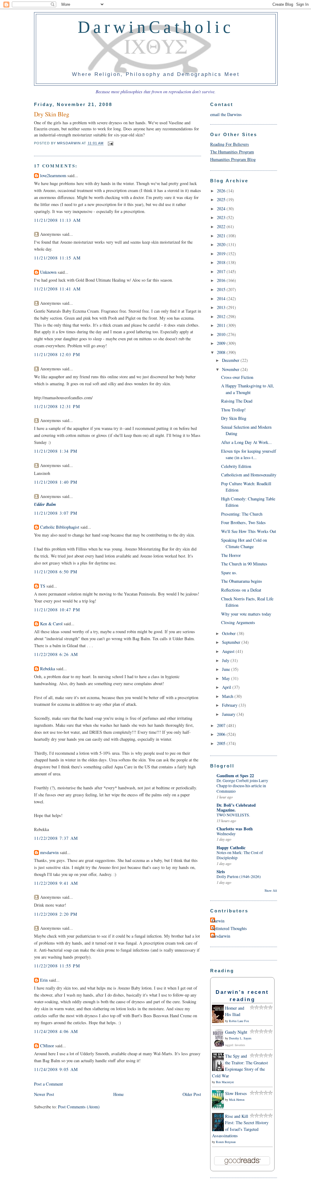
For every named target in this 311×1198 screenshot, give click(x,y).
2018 (222, 262)
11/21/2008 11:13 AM (57, 220)
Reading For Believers (229, 144)
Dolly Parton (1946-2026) (239, 876)
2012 (222, 316)
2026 (222, 191)
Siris (221, 871)
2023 (222, 217)
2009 (222, 343)
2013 (222, 307)
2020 (222, 244)
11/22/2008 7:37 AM (56, 838)
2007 (222, 725)
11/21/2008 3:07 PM (56, 513)
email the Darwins (226, 114)
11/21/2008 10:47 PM (57, 610)
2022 (222, 226)
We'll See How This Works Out (248, 531)
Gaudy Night (236, 1032)
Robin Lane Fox (239, 1021)
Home (118, 1094)
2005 (222, 743)
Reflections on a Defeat (241, 590)
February (230, 705)
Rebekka (47, 668)
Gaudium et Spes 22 (235, 775)
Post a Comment (48, 1084)
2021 (222, 236)
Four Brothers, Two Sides (243, 522)
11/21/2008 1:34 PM (56, 451)
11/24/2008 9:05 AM (56, 1069)
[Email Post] (110, 143)
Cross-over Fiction (237, 377)
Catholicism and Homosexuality (248, 475)
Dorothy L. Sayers (240, 1038)
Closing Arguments (238, 622)
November (231, 369)
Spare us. (229, 572)
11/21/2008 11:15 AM (57, 258)
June (226, 669)
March (228, 696)
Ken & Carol (51, 623)
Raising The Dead (236, 401)
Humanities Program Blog (233, 159)
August (229, 651)
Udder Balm (45, 504)
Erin (44, 980)
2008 (222, 352)
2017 (222, 271)
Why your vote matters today (246, 614)
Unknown (48, 272)
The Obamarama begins (241, 581)
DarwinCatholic (156, 27)
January (229, 714)
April (227, 687)
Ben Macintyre (225, 1082)
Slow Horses (236, 1093)
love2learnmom (53, 175)
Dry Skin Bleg (233, 418)
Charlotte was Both (235, 829)
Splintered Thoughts (229, 928)
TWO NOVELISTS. (233, 815)
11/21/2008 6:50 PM (56, 572)
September (231, 642)
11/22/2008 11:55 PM (57, 966)
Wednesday (226, 833)
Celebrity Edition (236, 466)
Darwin (218, 921)
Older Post (192, 1094)
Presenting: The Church (241, 514)
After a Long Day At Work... (246, 442)
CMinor (47, 1046)
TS (42, 586)
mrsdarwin (49, 852)
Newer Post (44, 1094)
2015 (222, 289)
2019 (222, 253)
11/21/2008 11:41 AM (57, 289)
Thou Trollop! (233, 410)
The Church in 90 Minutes (244, 564)
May (226, 678)
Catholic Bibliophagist (59, 527)
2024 (222, 208)
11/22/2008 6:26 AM (56, 654)
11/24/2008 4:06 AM (56, 1031)
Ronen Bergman (226, 1142)
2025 (222, 199)
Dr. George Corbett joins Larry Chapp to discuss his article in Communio (242, 786)
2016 (222, 280)
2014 (222, 298)
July (226, 660)
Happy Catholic (231, 847)
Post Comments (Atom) (79, 1107)
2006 (222, 734)
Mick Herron (236, 1099)
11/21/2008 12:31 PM (57, 406)
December (231, 360)
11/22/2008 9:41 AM (56, 883)
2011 (222, 325)
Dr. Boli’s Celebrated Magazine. (236, 807)
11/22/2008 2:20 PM (56, 914)
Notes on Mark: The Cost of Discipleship (240, 855)
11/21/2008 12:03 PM (57, 354)
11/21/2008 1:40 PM (56, 482)
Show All (271, 890)
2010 (222, 334)
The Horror (231, 555)
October (229, 633)
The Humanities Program (232, 152)
